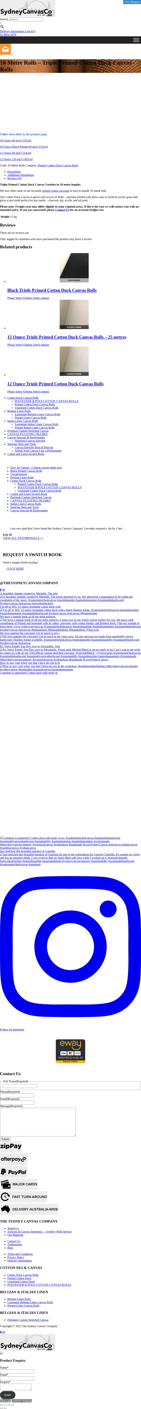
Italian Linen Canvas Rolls (22, 420)
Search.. (4, 19)
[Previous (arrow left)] (1, 1408)
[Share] (8, 1405)
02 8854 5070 (8, 34)
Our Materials (15, 1234)
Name (4, 1367)
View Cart (5, 1400)
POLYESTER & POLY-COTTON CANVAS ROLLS (47, 401)
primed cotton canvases (55, 190)
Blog (10, 1247)
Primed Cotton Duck (19, 1278)
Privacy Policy (15, 1257)
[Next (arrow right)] (5, 1408)
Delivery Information (19, 1260)
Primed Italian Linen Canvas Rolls (35, 427)
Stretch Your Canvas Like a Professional (38, 450)
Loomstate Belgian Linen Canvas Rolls (37, 414)
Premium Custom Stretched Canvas (27, 430)
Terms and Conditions (20, 1254)
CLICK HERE (15, 568)
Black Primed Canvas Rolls (26, 470)
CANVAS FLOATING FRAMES (27, 434)
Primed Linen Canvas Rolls (31, 417)
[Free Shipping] (74, 268)
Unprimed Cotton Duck (21, 1281)
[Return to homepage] (27, 15)
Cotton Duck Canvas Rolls (23, 397)
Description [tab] (14, 171)
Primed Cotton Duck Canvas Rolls (58, 165)
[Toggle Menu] (136, 40)
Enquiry (5, 1381)
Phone (10, 1091)
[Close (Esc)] (12, 1405)
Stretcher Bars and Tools (21, 444)
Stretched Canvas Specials (30, 440)
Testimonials (14, 1244)
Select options (41, 298)
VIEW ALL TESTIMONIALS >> (23, 538)
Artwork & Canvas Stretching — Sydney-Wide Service (39, 1231)
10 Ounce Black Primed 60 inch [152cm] (24, 146)
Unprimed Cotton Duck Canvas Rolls (36, 407)
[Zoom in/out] (1, 1405)
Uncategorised (18, 474)
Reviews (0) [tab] (14, 178)
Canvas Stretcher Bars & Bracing (34, 447)
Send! (7, 1395)
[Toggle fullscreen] (5, 1405)
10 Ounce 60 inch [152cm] (16, 140)
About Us (13, 1228)
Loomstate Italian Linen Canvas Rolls (36, 424)
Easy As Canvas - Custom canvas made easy (36, 467)
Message (11, 1106)
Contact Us (62, 209)
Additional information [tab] (20, 175)
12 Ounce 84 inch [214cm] (15, 153)
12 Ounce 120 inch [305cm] (16, 159)
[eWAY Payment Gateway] (70, 1062)
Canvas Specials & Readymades (26, 437)
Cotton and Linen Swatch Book (25, 454)
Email (9, 1098)
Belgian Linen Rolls (19, 411)
